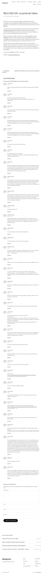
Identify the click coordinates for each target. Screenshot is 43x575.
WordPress (39, 572)
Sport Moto (23, 1)
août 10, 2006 (9, 116)
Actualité (13, 1)
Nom (4, 504)
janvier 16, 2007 (10, 281)
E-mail (4, 509)
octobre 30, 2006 (10, 228)
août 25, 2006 (9, 140)
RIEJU (21, 21)
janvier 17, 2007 (9, 291)
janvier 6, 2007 (9, 258)
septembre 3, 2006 (10, 176)
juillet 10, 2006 (9, 106)
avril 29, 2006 (9, 83)
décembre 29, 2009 (37, 549)
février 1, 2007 (9, 457)
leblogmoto (5, 3)
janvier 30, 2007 (10, 436)
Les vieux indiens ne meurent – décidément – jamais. (15, 549)
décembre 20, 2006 (10, 246)
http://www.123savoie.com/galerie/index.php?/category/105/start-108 (22, 407)
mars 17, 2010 (38, 542)
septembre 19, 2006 (10, 205)
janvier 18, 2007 (10, 302)
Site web (4, 514)
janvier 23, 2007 (10, 391)
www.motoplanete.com (14, 55)
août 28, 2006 (9, 161)
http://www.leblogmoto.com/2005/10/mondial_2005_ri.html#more (21, 375)
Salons (34, 1)
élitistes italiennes (9, 30)
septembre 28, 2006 (10, 214)
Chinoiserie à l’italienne (5, 71)
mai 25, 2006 (9, 94)
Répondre (9, 90)
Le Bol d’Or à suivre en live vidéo (10, 538)
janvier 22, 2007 (10, 350)
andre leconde (9, 16)
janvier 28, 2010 (38, 545)
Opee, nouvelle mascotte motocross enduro (13, 542)
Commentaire (6, 490)
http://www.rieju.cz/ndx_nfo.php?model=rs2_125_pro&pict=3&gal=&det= (23, 430)
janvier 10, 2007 (10, 267)
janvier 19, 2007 (10, 328)
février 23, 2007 (10, 466)
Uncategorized (16, 16)
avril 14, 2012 (39, 538)
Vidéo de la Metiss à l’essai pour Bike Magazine (14, 545)
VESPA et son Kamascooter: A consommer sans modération (27, 70)
